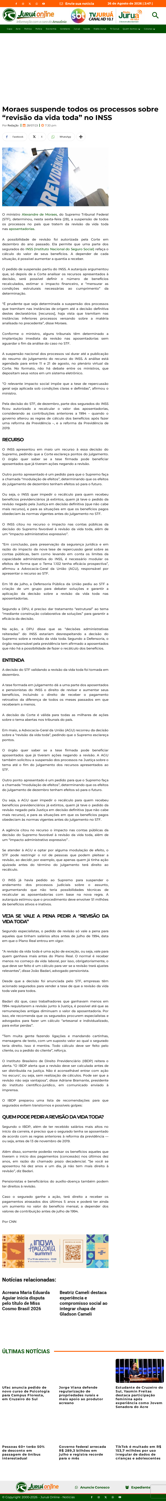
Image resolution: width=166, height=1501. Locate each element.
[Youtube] (43, 4)
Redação (13, 125)
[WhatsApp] (36, 4)
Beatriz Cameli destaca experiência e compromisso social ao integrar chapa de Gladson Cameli (83, 1303)
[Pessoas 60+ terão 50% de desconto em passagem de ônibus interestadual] (26, 1430)
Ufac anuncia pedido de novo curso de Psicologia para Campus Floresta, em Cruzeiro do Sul (26, 1393)
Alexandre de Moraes (39, 214)
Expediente (140, 1487)
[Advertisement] (83, 65)
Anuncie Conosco (95, 1487)
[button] (155, 15)
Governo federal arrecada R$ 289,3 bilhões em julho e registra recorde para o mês (82, 1452)
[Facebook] (16, 4)
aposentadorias (21, 229)
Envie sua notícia (79, 4)
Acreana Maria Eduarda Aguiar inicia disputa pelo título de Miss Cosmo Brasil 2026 (26, 1300)
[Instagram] (23, 4)
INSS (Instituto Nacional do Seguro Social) (59, 249)
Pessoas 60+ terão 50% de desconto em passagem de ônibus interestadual (23, 1452)
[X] (30, 4)
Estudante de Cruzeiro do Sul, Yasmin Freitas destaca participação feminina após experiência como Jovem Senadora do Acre (139, 1397)
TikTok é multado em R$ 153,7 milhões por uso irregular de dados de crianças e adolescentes (138, 1452)
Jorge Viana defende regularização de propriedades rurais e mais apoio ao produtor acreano (81, 1395)
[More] (80, 136)
